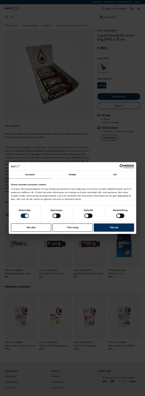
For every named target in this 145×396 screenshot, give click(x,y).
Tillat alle (114, 227)
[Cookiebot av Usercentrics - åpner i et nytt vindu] (121, 166)
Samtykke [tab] (30, 174)
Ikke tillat (31, 227)
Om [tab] (115, 174)
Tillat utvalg (72, 227)
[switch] (57, 216)
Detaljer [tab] (72, 174)
